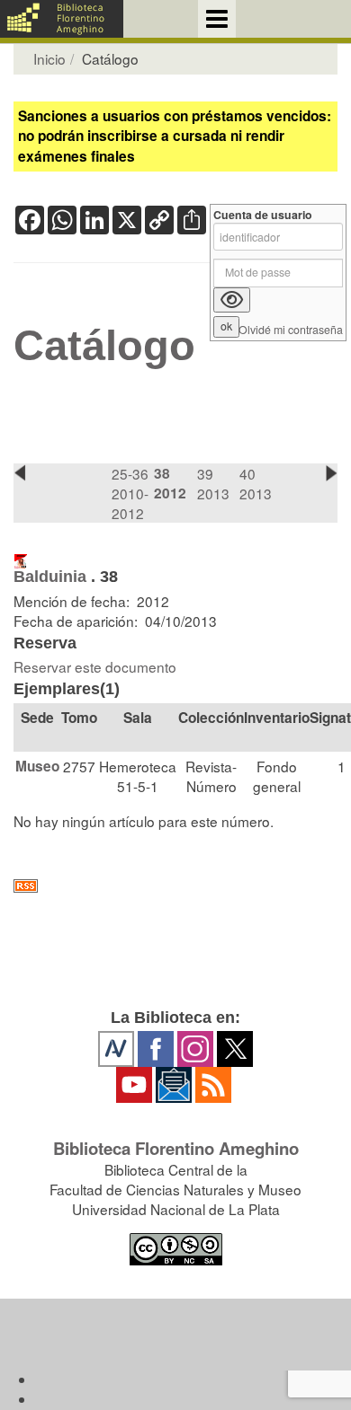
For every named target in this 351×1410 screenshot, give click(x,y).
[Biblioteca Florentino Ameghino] (61, 19)
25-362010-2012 (130, 493)
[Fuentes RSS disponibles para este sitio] (176, 886)
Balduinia (50, 577)
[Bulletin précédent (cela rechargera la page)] (20, 472)
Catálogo (104, 345)
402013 (255, 483)
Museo (37, 766)
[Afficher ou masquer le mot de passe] (231, 300)
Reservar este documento (95, 666)
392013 (213, 483)
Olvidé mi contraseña (290, 330)
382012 (170, 483)
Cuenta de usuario (262, 215)
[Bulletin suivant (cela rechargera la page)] (331, 472)
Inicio (49, 58)
